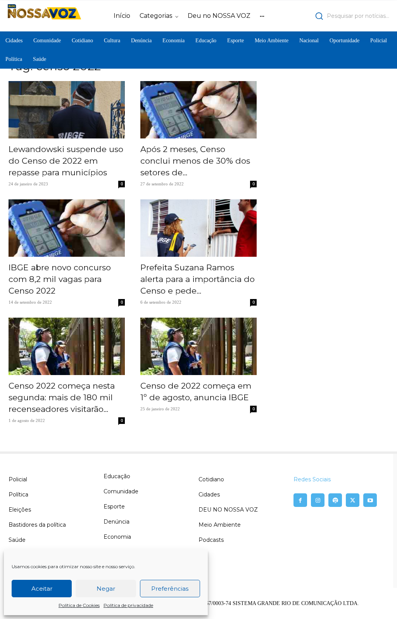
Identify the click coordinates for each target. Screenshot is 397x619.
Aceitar (41, 588)
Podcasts (211, 539)
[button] (343, 16)
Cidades (209, 494)
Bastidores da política (37, 524)
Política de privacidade (128, 605)
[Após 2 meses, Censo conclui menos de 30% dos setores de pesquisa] (198, 109)
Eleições (20, 509)
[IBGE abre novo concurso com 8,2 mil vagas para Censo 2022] (67, 228)
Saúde (17, 539)
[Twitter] (352, 500)
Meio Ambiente (219, 524)
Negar (106, 588)
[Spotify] (335, 500)
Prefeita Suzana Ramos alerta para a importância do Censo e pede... (197, 279)
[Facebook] (300, 500)
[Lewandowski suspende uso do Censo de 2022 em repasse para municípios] (67, 109)
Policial (18, 479)
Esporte (114, 506)
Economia (117, 536)
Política (18, 494)
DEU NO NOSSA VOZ (228, 509)
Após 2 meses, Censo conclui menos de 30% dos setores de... (195, 160)
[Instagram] (318, 500)
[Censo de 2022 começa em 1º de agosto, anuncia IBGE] (198, 346)
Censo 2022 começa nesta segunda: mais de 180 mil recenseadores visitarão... (62, 397)
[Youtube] (370, 500)
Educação (117, 476)
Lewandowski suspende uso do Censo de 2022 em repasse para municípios (66, 160)
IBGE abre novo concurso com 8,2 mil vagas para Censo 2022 (60, 279)
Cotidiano (211, 479)
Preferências (169, 588)
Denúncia (116, 521)
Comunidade (121, 491)
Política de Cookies (79, 605)
